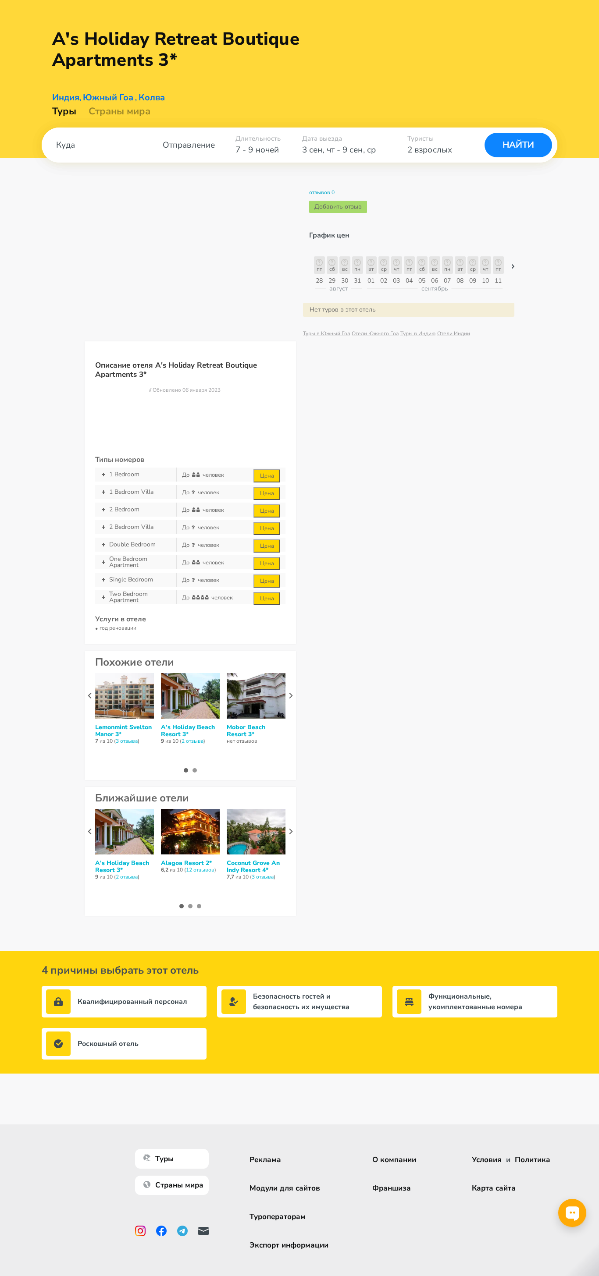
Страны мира (119, 111)
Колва (152, 97)
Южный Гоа (108, 97)
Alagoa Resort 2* (186, 863)
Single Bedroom (131, 579)
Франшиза (391, 1188)
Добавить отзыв (338, 206)
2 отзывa (192, 740)
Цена (267, 476)
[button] (513, 268)
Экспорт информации (289, 1245)
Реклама (265, 1160)
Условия (487, 1160)
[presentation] (90, 695)
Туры (64, 111)
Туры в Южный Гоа (326, 333)
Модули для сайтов (285, 1188)
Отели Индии (453, 333)
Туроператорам (278, 1217)
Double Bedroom (132, 544)
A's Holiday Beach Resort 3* (188, 731)
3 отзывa (127, 740)
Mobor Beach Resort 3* (246, 731)
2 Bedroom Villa (131, 527)
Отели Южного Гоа (375, 333)
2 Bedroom (124, 509)
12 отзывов (200, 869)
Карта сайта (494, 1188)
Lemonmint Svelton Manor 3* (123, 731)
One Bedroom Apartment (128, 562)
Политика (532, 1160)
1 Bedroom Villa (131, 492)
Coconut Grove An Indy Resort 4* (253, 867)
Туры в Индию (417, 333)
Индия (65, 97)
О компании (394, 1160)
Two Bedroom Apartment (128, 597)
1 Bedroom (124, 474)
